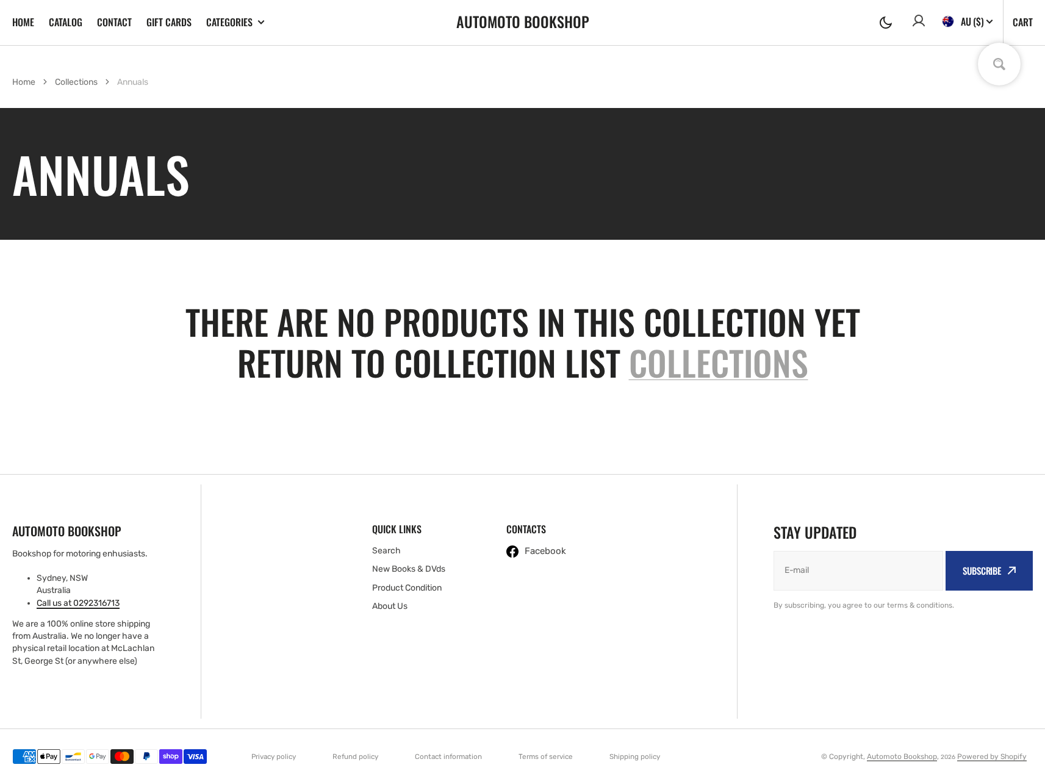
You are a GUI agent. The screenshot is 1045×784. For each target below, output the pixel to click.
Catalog (65, 22)
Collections (76, 82)
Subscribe (982, 570)
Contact (114, 22)
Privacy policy (273, 756)
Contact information (448, 756)
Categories (229, 22)
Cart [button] (1023, 22)
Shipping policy (634, 756)
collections (718, 362)
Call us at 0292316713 (78, 603)
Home (23, 22)
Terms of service (546, 756)
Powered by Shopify (992, 756)
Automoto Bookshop (902, 756)
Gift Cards (169, 22)
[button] (886, 22)
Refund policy (355, 756)
